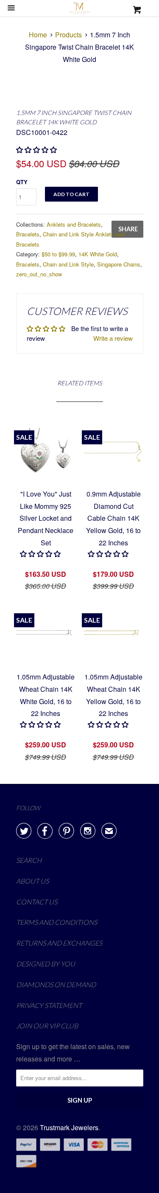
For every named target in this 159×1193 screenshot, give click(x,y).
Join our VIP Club (47, 1026)
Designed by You (45, 964)
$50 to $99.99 (58, 254)
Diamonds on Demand (56, 984)
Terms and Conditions (56, 922)
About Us (32, 881)
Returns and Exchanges (59, 943)
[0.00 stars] (37, 149)
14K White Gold (97, 254)
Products (68, 34)
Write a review (113, 338)
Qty (22, 182)
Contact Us (36, 902)
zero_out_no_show (39, 274)
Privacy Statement (49, 1005)
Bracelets (27, 234)
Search (29, 860)
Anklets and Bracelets (74, 224)
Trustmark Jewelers (69, 1127)
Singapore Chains (118, 264)
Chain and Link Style (68, 264)
